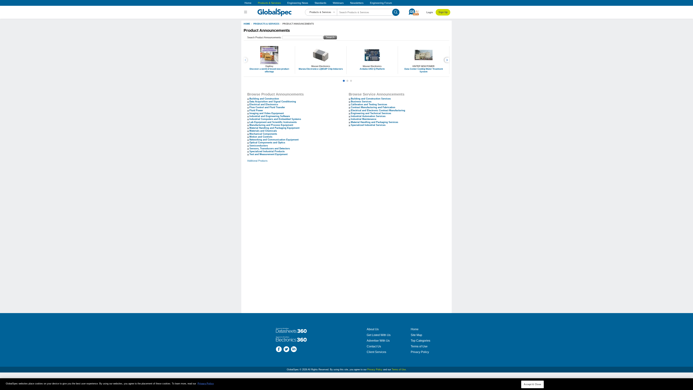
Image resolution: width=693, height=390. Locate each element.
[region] (346, 384)
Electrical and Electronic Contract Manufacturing (378, 110)
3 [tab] (351, 79)
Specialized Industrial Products (267, 151)
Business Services (361, 101)
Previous (246, 60)
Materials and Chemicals (263, 130)
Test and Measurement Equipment (268, 154)
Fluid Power (256, 110)
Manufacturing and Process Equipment (271, 125)
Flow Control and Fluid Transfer (267, 107)
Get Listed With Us (379, 335)
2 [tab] (347, 79)
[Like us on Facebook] (279, 349)
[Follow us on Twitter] (286, 349)
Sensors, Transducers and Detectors (269, 148)
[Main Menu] (246, 12)
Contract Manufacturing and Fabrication (373, 107)
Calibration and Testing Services (369, 104)
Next (447, 60)
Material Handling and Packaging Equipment (274, 128)
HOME (247, 24)
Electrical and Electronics (263, 104)
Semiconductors (258, 145)
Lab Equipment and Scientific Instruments (273, 122)
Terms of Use (419, 346)
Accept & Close (532, 384)
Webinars (338, 2)
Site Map (416, 335)
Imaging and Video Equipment (266, 113)
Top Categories (420, 340)
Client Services (376, 352)
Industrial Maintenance (363, 119)
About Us (373, 329)
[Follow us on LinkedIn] (294, 349)
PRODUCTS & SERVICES (266, 24)
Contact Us (374, 346)
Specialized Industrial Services (368, 125)
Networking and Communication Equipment (273, 139)
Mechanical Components (263, 134)
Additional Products (257, 160)
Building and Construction (264, 98)
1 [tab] (344, 79)
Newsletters (356, 2)
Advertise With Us (378, 340)
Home (248, 2)
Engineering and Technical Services (371, 113)
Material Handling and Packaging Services (374, 122)
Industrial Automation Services (368, 116)
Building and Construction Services (371, 98)
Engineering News (297, 2)
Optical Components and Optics (267, 142)
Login (429, 12)
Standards (320, 2)
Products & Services (269, 2)
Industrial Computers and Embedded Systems (275, 119)
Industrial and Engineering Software (269, 116)
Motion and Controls (260, 136)
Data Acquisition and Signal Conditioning (272, 101)
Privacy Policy (420, 352)
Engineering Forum (381, 2)
